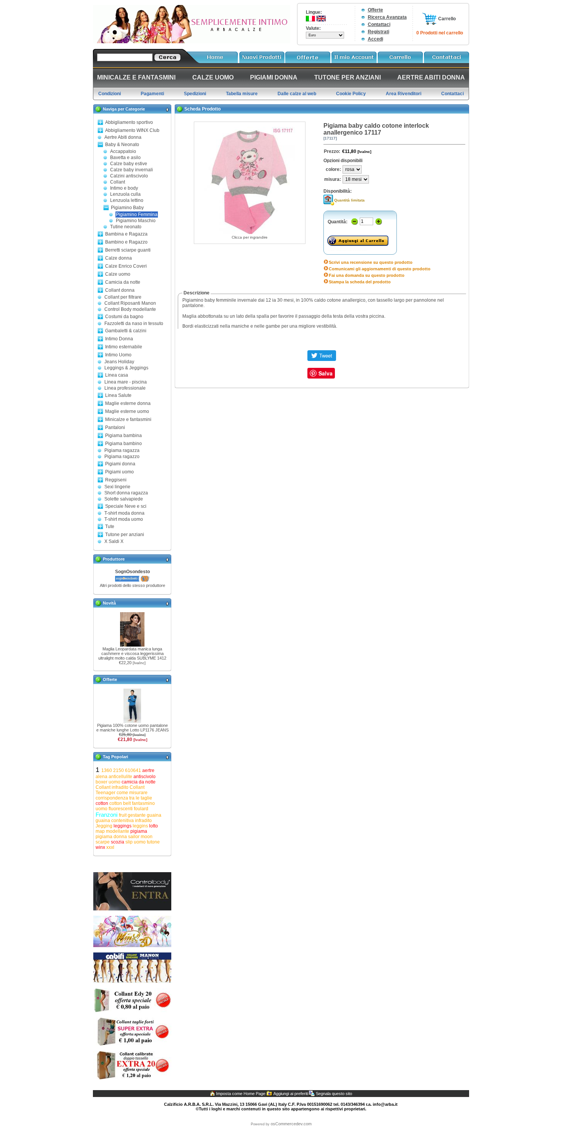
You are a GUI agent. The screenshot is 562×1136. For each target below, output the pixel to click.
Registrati (378, 31)
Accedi (375, 39)
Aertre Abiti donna (122, 137)
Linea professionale (125, 388)
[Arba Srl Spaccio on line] (191, 41)
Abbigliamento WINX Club (132, 130)
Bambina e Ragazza (126, 234)
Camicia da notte (122, 282)
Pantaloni (115, 427)
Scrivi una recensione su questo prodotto (371, 262)
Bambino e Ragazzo (126, 242)
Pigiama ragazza (122, 450)
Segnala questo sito (334, 1093)
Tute (109, 526)
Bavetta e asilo (125, 157)
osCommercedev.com (291, 1123)
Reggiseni (116, 480)
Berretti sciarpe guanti (128, 250)
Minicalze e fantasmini (128, 419)
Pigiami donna (120, 463)
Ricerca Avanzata (387, 17)
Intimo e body (124, 188)
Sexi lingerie (117, 486)
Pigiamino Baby (127, 207)
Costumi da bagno (124, 316)
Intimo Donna (119, 338)
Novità (109, 603)
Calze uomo (117, 274)
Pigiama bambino (123, 443)
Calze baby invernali (131, 169)
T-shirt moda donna (124, 513)
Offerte (375, 10)
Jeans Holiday (119, 361)
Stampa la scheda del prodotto (360, 282)
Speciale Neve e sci (125, 506)
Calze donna (118, 258)
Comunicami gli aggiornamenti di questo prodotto (379, 269)
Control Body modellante (130, 309)
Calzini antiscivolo (129, 176)
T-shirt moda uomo (123, 519)
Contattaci (379, 24)
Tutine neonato (125, 226)
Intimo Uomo (118, 355)
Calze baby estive (128, 163)
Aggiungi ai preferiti (290, 1093)
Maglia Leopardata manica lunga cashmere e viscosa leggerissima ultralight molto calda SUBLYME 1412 (132, 653)
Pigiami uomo (119, 472)
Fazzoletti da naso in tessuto (133, 323)
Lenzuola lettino (126, 200)
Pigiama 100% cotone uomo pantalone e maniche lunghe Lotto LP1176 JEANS (132, 727)
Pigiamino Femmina (137, 214)
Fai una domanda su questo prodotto (366, 275)
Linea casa (116, 375)
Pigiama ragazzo (122, 456)
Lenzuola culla (125, 194)
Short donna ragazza (126, 493)
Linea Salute (118, 395)
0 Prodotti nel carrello (439, 33)
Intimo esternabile (123, 346)
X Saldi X (113, 541)
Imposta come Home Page (240, 1093)
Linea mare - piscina (125, 382)
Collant (117, 182)
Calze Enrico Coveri (126, 266)
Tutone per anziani (124, 534)
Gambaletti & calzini (125, 330)
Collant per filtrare (122, 297)
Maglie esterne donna (128, 403)
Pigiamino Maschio (136, 220)
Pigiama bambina (123, 435)
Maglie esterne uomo (127, 411)
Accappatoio (123, 151)
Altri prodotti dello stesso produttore (132, 585)
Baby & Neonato (122, 144)
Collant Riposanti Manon (130, 303)
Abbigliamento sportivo (129, 122)
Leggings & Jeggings (126, 368)
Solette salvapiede (123, 499)
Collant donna (120, 290)
